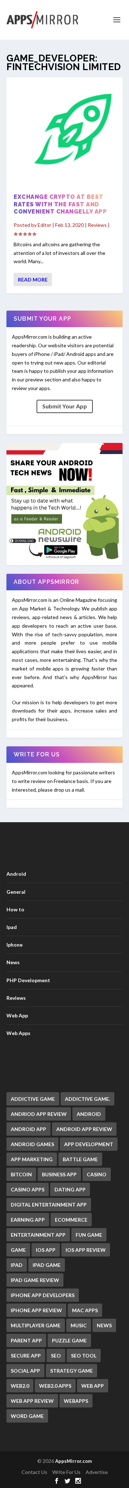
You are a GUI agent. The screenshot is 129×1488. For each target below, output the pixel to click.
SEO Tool (83, 1355)
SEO (56, 1355)
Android (16, 874)
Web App (17, 1015)
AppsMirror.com (73, 1461)
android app (28, 1129)
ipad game (47, 1265)
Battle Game (80, 1159)
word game (27, 1416)
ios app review (86, 1250)
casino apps (27, 1189)
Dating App (70, 1189)
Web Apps (18, 1033)
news (104, 1325)
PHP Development (28, 980)
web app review (32, 1401)
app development (88, 1144)
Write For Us (66, 1472)
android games (32, 1144)
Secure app (26, 1355)
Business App (59, 1174)
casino (96, 1174)
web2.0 (20, 1386)
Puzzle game (69, 1340)
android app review (84, 1129)
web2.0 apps (55, 1386)
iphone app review (36, 1310)
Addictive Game (33, 1099)
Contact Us (34, 1472)
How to (15, 909)
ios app (46, 1250)
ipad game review (35, 1280)
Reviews (97, 225)
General (15, 892)
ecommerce (71, 1220)
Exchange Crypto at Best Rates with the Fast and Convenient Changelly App (60, 204)
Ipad (11, 927)
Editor (44, 225)
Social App (25, 1371)
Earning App (28, 1220)
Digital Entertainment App (49, 1204)
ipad (17, 1265)
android (89, 1114)
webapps (76, 1401)
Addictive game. (87, 1099)
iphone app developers (43, 1295)
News (13, 962)
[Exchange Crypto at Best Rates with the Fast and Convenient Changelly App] (64, 132)
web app (92, 1386)
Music (79, 1325)
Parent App (26, 1340)
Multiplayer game (36, 1325)
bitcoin (21, 1174)
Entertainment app (38, 1235)
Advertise (97, 1472)
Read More (33, 279)
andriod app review (39, 1114)
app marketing (32, 1159)
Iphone (14, 945)
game (18, 1250)
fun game (89, 1235)
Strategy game (71, 1371)
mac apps (85, 1310)
